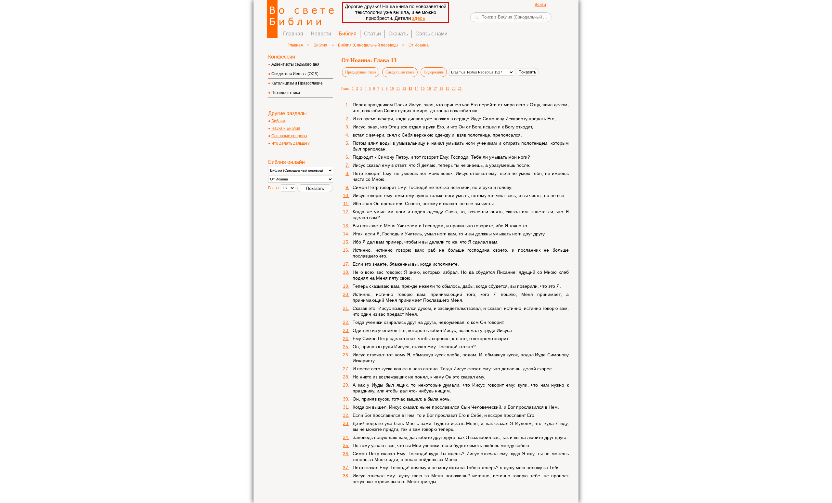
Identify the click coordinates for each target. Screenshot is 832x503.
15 (423, 88)
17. (346, 264)
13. (346, 225)
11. (346, 203)
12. (346, 211)
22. (346, 322)
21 (460, 88)
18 (441, 88)
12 (404, 88)
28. (346, 376)
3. (347, 126)
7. (347, 165)
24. (346, 338)
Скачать (398, 33)
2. (347, 118)
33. (346, 423)
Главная (293, 33)
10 (392, 88)
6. (347, 157)
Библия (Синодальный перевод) (368, 45)
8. (347, 173)
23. (346, 330)
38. (346, 475)
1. (347, 104)
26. (346, 354)
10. (346, 195)
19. (346, 286)
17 (435, 88)
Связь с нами (431, 33)
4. (347, 135)
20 (454, 88)
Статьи (372, 33)
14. (346, 233)
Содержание (434, 72)
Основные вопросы (289, 136)
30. (346, 399)
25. (346, 346)
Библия (348, 33)
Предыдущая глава (360, 72)
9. (347, 187)
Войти (540, 4)
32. (346, 415)
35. (346, 445)
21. (346, 308)
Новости (321, 33)
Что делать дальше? (290, 143)
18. (346, 272)
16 (429, 88)
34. (346, 437)
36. (346, 453)
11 (398, 88)
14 (417, 88)
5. (347, 143)
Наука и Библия (285, 128)
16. (346, 250)
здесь (418, 18)
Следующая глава (399, 72)
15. (346, 242)
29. (346, 385)
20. (346, 294)
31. (346, 407)
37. (346, 467)
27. (346, 368)
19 (447, 88)
